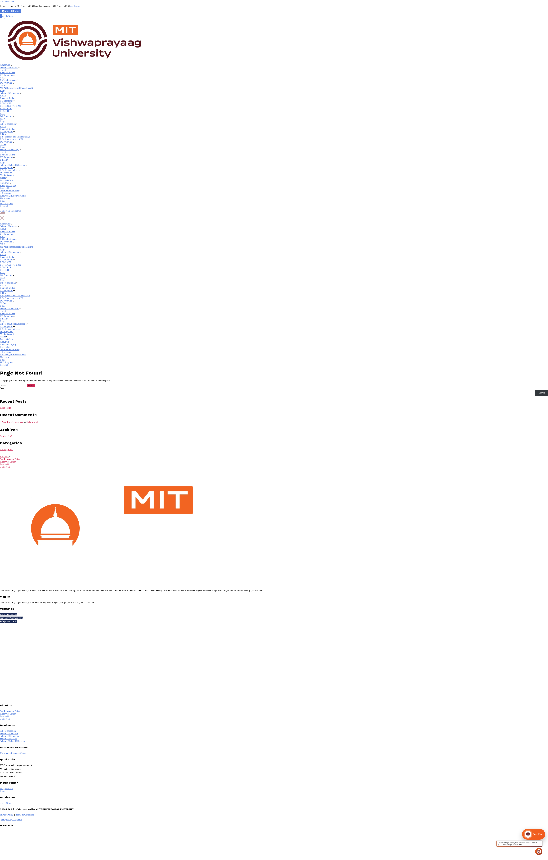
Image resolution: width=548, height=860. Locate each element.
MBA (2, 85)
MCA (2, 119)
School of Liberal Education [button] (13, 165)
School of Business (8, 738)
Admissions (5, 193)
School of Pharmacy (9, 733)
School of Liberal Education (12, 741)
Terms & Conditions (25, 815)
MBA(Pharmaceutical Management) (16, 88)
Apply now (75, 6)
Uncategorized (6, 449)
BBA (2, 77)
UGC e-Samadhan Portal (11, 772)
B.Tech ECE (6, 108)
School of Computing (9, 736)
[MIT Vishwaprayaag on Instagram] (54, 851)
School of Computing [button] (10, 93)
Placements (5, 198)
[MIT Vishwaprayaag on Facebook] (54, 845)
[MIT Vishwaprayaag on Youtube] (54, 857)
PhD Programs (6, 203)
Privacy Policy (6, 815)
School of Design (8, 731)
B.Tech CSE (5, 103)
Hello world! (6, 408)
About (3, 70)
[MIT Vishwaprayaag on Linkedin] (54, 839)
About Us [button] (4, 183)
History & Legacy (8, 185)
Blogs (2, 90)
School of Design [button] (8, 124)
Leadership (5, 188)
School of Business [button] (9, 67)
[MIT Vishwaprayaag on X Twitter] (54, 833)
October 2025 (6, 436)
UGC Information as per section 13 (16, 765)
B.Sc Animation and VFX (12, 139)
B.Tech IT (4, 111)
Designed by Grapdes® (11, 819)
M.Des (3, 144)
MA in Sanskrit (7, 175)
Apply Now (7, 16)
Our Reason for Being (10, 190)
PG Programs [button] (6, 83)
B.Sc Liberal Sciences (10, 170)
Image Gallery (6, 180)
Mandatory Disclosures (10, 769)
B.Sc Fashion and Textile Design (15, 136)
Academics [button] (5, 65)
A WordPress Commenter (11, 422)
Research (4, 206)
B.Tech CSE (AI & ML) (11, 106)
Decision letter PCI (8, 776)
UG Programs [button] (6, 75)
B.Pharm (4, 160)
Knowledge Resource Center (13, 196)
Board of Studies (7, 72)
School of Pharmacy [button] (9, 149)
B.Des (3, 134)
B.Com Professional (9, 80)
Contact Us (5, 467)
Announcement (7, 1)
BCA (2, 113)
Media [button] (3, 178)
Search (3, 388)
